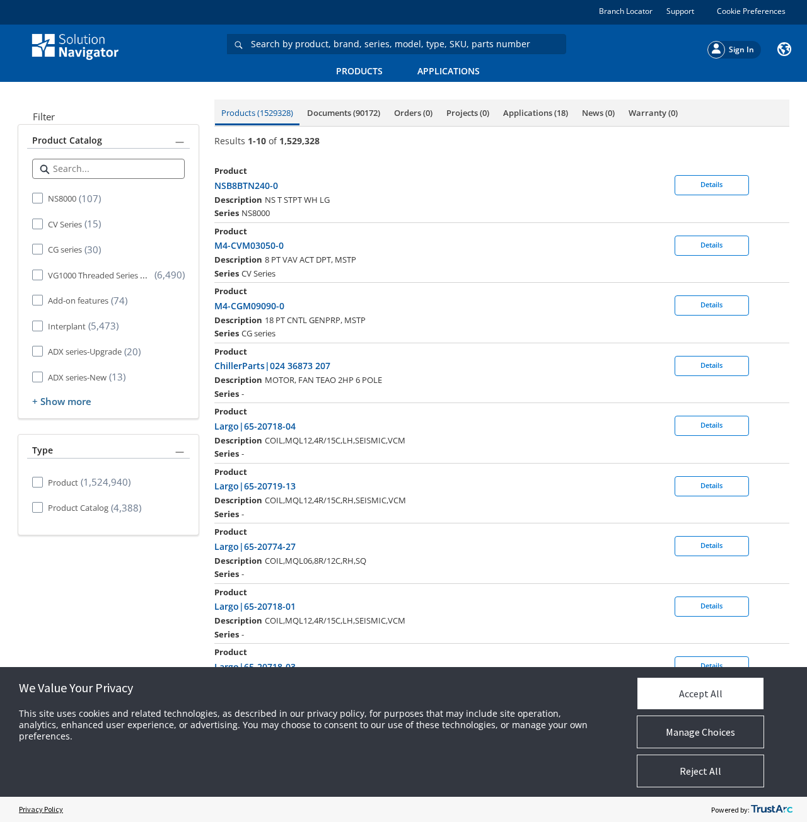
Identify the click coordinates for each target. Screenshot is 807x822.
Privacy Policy (41, 809)
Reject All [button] (700, 771)
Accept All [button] (701, 693)
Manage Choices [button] (700, 732)
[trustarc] (772, 809)
